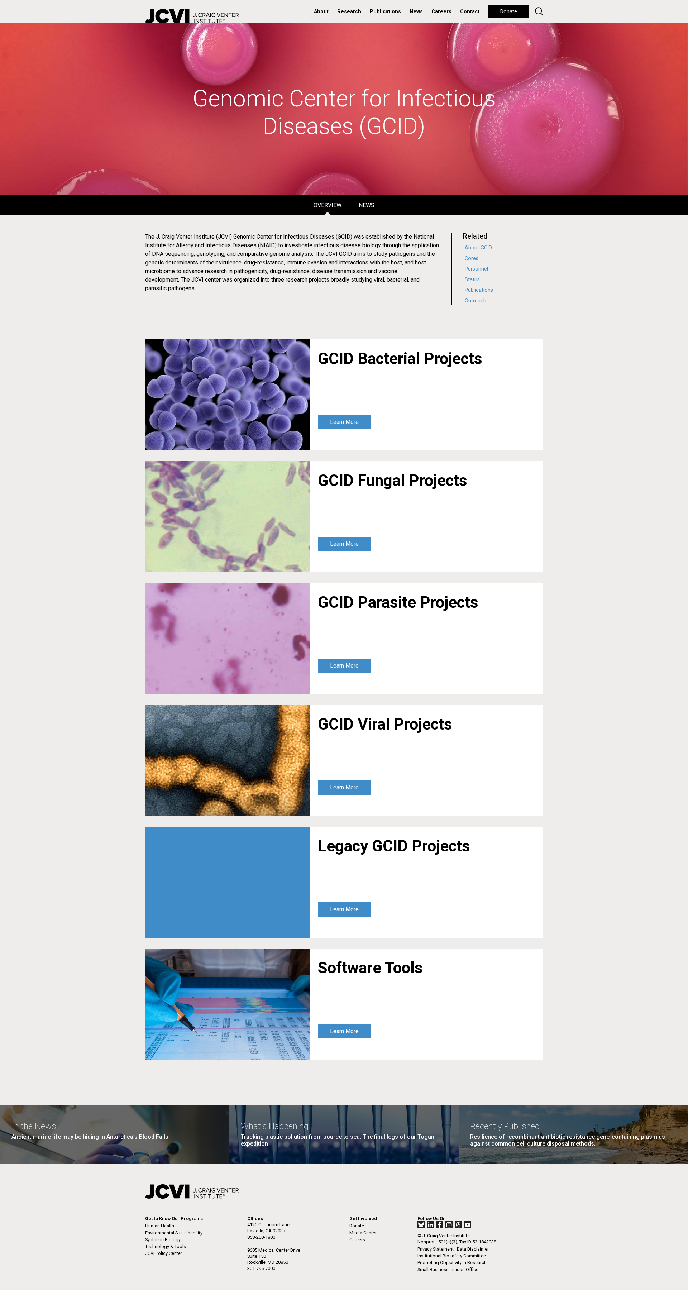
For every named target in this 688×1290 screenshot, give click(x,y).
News (416, 12)
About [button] (321, 12)
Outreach (475, 301)
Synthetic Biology (163, 1239)
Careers (441, 12)
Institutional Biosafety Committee (451, 1255)
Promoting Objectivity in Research (452, 1262)
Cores (471, 258)
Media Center (363, 1233)
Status (472, 280)
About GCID (478, 248)
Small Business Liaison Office (447, 1269)
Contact (469, 12)
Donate (508, 12)
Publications (385, 12)
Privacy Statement (435, 1249)
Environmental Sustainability (173, 1233)
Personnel (476, 269)
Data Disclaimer (473, 1249)
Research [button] (349, 12)
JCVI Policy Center (163, 1253)
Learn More (344, 422)
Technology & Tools (165, 1246)
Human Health (159, 1225)
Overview (327, 205)
